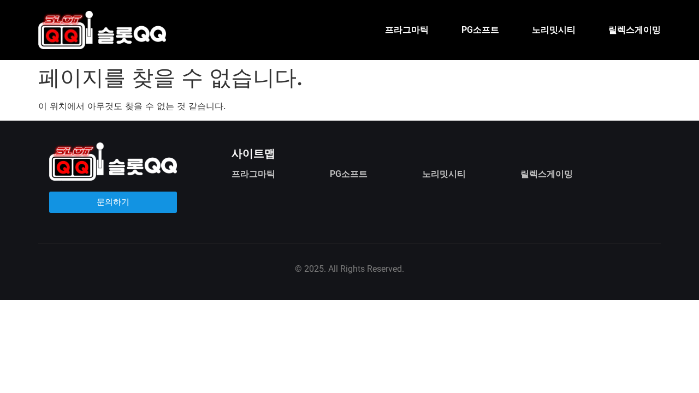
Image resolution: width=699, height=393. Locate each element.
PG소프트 (480, 30)
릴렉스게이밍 (634, 30)
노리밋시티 (554, 30)
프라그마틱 (407, 30)
